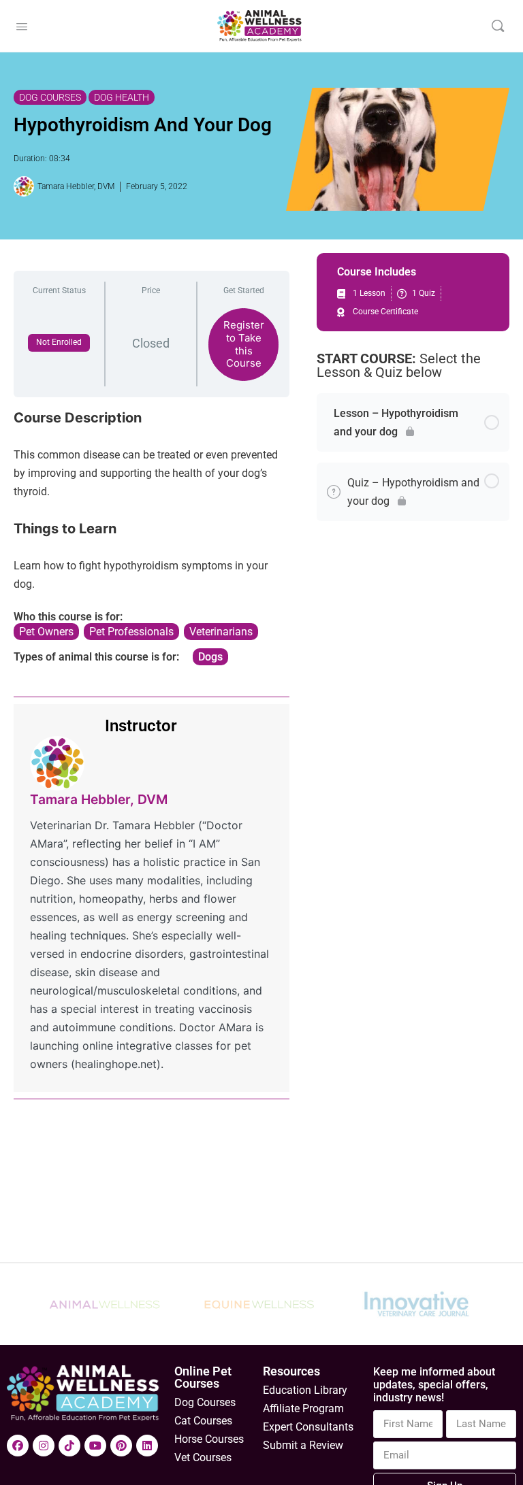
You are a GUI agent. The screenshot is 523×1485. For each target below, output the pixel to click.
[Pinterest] (121, 1445)
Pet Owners (46, 631)
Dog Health (121, 97)
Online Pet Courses (203, 1377)
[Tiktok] (69, 1445)
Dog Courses (50, 97)
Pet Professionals (131, 631)
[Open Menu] (22, 25)
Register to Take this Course (243, 343)
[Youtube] (95, 1445)
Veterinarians (221, 631)
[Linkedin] (147, 1445)
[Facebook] (18, 1445)
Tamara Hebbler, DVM (99, 799)
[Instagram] (43, 1445)
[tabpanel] (151, 537)
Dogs (210, 656)
